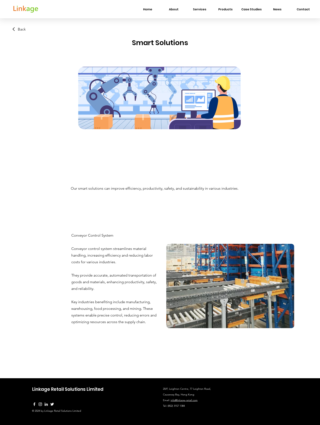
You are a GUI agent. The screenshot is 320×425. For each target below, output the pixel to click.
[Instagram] (40, 404)
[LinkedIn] (46, 404)
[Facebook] (34, 404)
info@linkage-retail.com (184, 400)
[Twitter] (52, 404)
